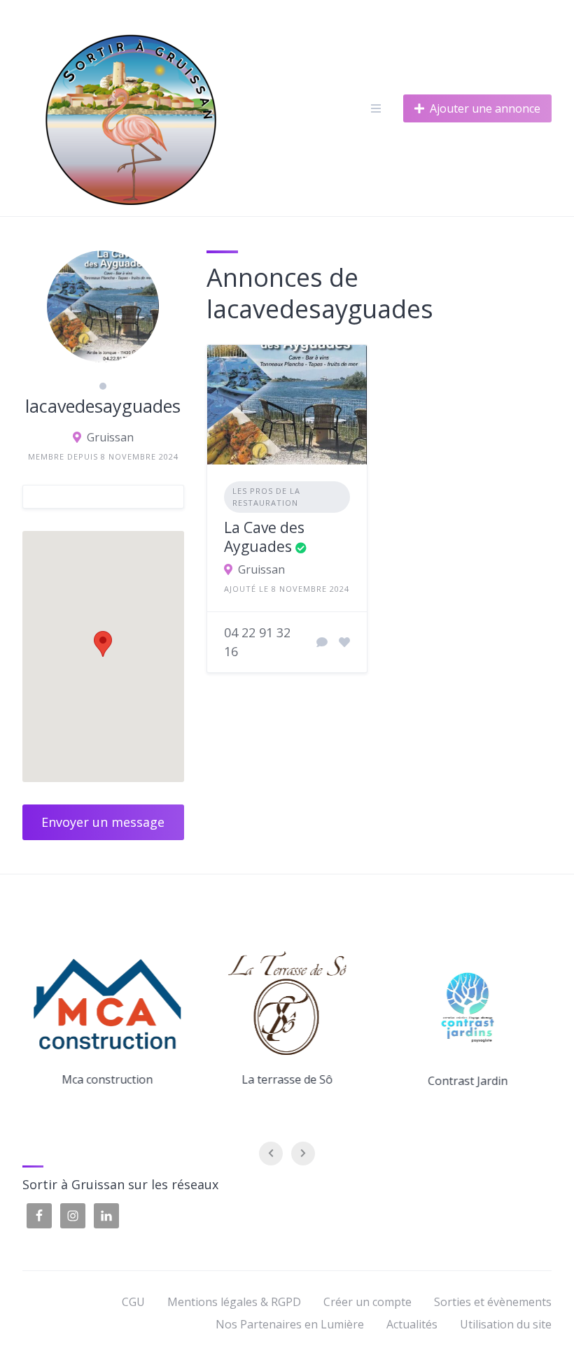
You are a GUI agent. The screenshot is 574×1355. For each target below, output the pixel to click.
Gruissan (110, 437)
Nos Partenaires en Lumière (290, 1324)
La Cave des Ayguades (264, 536)
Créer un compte (367, 1302)
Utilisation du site (506, 1324)
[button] (103, 643)
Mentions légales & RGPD (234, 1302)
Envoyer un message (102, 822)
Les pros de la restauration (266, 496)
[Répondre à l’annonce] (322, 642)
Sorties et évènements (493, 1302)
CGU (133, 1302)
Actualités (412, 1324)
